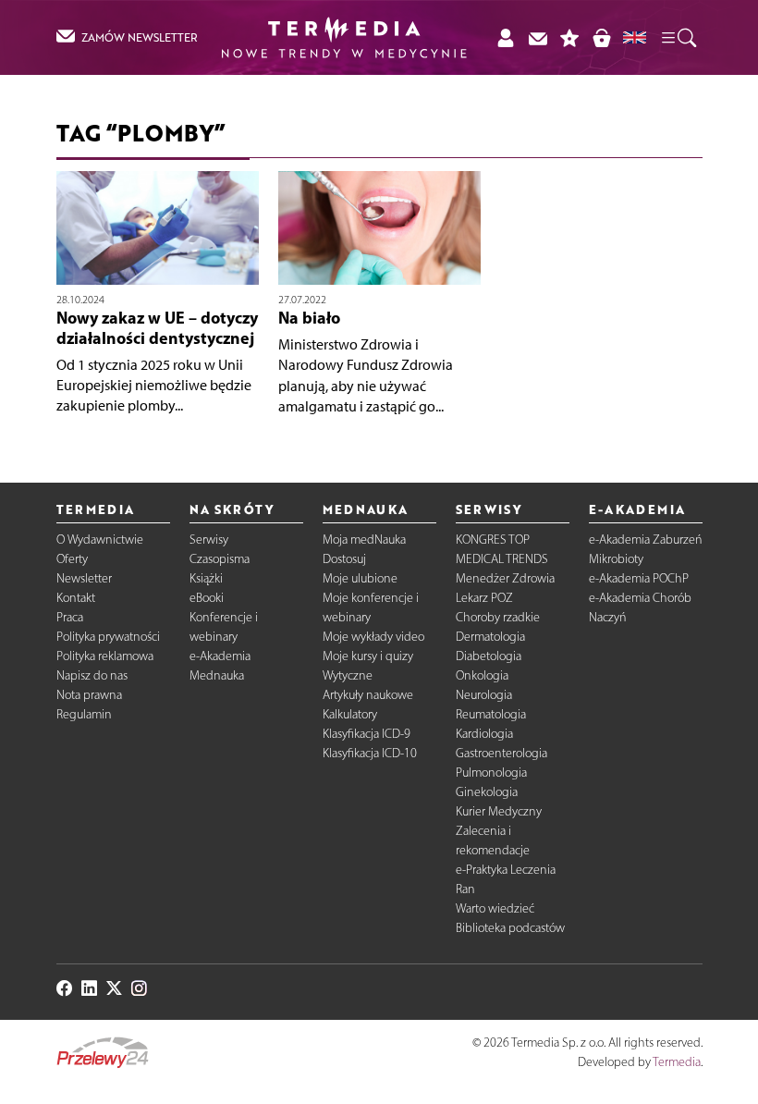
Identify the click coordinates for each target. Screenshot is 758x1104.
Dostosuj (344, 559)
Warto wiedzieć (495, 908)
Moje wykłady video (373, 636)
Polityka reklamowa (104, 656)
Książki (206, 578)
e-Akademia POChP (639, 578)
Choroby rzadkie (498, 617)
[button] (678, 37)
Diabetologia (488, 656)
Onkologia (482, 675)
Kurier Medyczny (499, 811)
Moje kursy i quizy (368, 656)
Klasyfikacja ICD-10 (370, 753)
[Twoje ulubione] (569, 37)
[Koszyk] (601, 37)
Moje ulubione (360, 578)
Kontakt (75, 598)
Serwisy (209, 539)
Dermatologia (490, 636)
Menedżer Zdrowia (505, 578)
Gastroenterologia (501, 753)
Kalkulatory (350, 714)
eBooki (207, 598)
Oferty (72, 559)
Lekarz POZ (484, 598)
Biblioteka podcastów (510, 928)
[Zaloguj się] (505, 37)
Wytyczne (348, 675)
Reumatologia (491, 714)
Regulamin (84, 714)
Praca (69, 617)
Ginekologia (487, 792)
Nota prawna (89, 695)
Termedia (677, 1062)
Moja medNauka (364, 539)
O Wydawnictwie (99, 539)
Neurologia (484, 695)
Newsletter (84, 578)
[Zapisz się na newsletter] (537, 37)
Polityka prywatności (108, 636)
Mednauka (217, 675)
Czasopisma (220, 559)
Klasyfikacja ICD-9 (366, 734)
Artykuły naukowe (368, 695)
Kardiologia (484, 734)
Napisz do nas (92, 675)
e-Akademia (220, 656)
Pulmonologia (491, 772)
